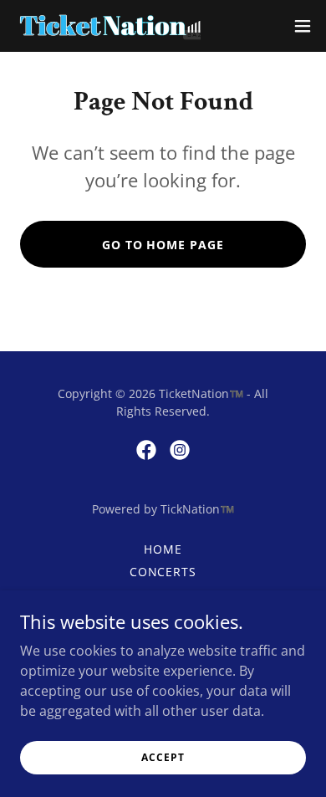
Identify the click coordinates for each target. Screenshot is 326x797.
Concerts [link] (163, 572)
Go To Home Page (163, 245)
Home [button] (163, 549)
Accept (162, 757)
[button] (302, 26)
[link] (107, 26)
